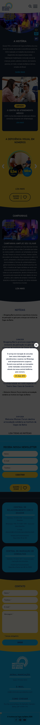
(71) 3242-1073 (20, 376)
